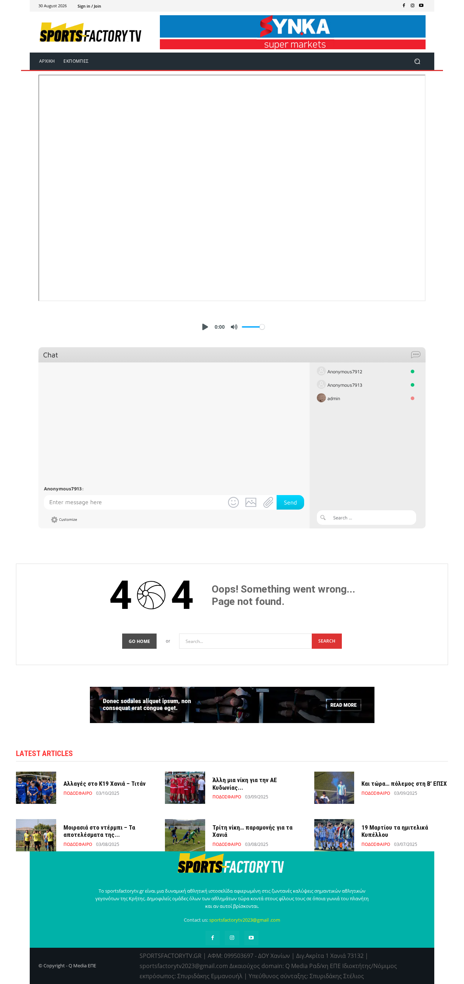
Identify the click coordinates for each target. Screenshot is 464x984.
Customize (68, 519)
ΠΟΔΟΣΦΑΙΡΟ (77, 793)
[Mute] (234, 327)
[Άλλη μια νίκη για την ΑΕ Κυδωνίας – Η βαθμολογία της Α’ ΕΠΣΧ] (185, 788)
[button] (417, 61)
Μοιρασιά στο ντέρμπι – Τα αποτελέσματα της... (99, 831)
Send (290, 502)
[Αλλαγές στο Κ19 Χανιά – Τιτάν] (36, 788)
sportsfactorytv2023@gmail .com (244, 920)
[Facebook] (403, 5)
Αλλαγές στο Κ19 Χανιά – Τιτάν (104, 783)
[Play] (205, 327)
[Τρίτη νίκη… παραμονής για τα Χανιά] (185, 835)
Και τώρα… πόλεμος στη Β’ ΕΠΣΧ (404, 783)
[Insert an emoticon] (233, 502)
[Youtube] (421, 5)
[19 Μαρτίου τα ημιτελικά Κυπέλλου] (334, 835)
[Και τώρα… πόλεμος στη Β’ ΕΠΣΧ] (334, 788)
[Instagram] (412, 5)
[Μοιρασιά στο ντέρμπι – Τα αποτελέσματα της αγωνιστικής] (36, 835)
